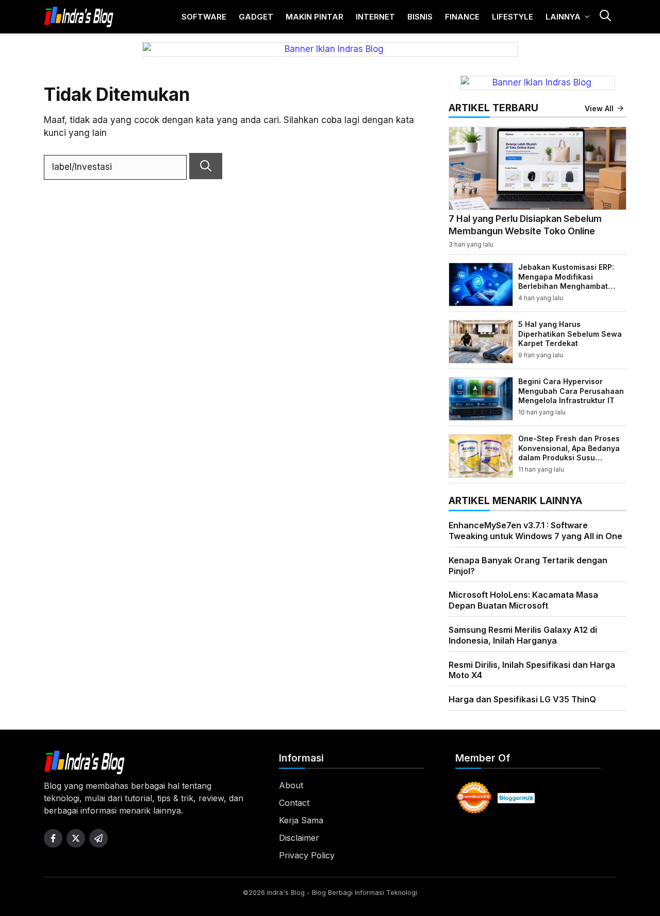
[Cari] (205, 166)
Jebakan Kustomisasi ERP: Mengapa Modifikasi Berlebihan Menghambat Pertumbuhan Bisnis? (566, 281)
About (291, 785)
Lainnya (563, 17)
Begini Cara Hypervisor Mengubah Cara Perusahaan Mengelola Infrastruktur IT (571, 390)
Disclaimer (299, 838)
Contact (294, 803)
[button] (604, 16)
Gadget (256, 17)
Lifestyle (512, 17)
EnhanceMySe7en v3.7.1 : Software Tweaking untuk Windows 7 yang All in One (535, 530)
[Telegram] (98, 838)
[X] (76, 838)
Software (204, 17)
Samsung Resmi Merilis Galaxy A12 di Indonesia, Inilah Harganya (523, 635)
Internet (375, 17)
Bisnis (420, 17)
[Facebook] (53, 838)
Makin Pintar (314, 17)
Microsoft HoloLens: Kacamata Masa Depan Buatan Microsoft (523, 600)
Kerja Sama (301, 820)
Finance (462, 17)
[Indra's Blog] (79, 17)
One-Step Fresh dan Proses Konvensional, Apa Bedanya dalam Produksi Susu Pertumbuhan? (569, 452)
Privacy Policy (307, 855)
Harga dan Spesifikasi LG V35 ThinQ (522, 699)
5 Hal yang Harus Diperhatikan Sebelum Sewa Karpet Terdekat (570, 333)
